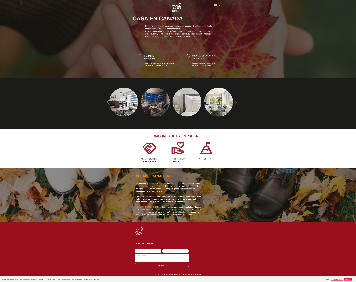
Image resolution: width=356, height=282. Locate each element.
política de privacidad (92, 279)
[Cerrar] (354, 279)
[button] (123, 102)
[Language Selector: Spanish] (216, 5)
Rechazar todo (337, 279)
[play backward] (108, 102)
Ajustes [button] (327, 279)
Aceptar (347, 279)
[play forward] (236, 102)
